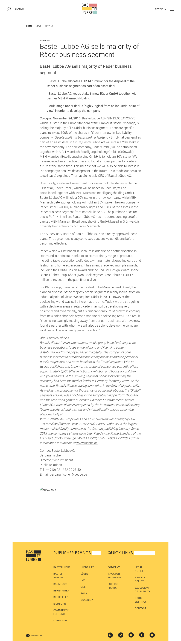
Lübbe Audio (61, 620)
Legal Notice (139, 569)
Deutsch (36, 635)
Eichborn (59, 603)
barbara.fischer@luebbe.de (68, 474)
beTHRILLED (60, 597)
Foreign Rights (113, 586)
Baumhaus (60, 584)
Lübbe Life (87, 567)
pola (83, 593)
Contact (140, 608)
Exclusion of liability (142, 589)
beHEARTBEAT (62, 590)
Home (29, 26)
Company (114, 567)
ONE (83, 586)
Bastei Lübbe (62, 567)
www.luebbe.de (87, 443)
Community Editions (61, 612)
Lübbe (84, 573)
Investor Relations (114, 575)
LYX (82, 580)
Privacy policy (140, 579)
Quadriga (86, 600)
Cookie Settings (141, 600)
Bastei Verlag (58, 575)
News (39, 26)
